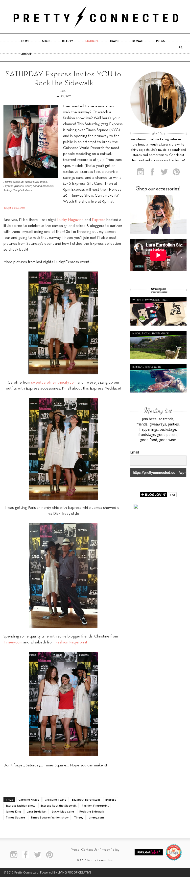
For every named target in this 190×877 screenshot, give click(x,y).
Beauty (67, 41)
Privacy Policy (109, 849)
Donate (138, 41)
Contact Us (89, 849)
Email (134, 452)
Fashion (91, 41)
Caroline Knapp (29, 799)
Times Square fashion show (49, 817)
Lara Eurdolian (37, 811)
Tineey (78, 817)
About (26, 54)
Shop (46, 41)
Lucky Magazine (70, 220)
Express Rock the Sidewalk (58, 805)
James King (13, 811)
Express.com (14, 207)
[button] (181, 47)
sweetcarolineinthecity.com (53, 382)
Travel (115, 41)
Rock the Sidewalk (91, 811)
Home (25, 41)
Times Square (15, 817)
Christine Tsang (56, 799)
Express (98, 220)
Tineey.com (12, 642)
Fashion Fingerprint (71, 642)
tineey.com (96, 817)
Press (160, 41)
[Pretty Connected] (95, 16)
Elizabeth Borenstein (86, 799)
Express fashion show (20, 805)
